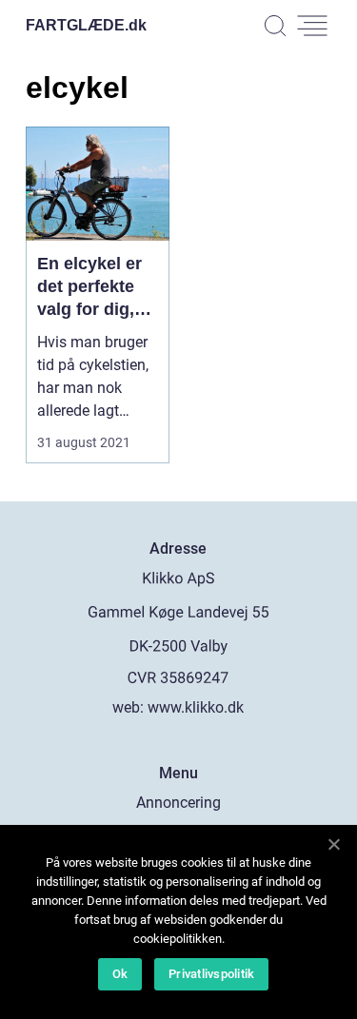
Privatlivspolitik (211, 974)
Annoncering (178, 803)
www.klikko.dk (196, 707)
